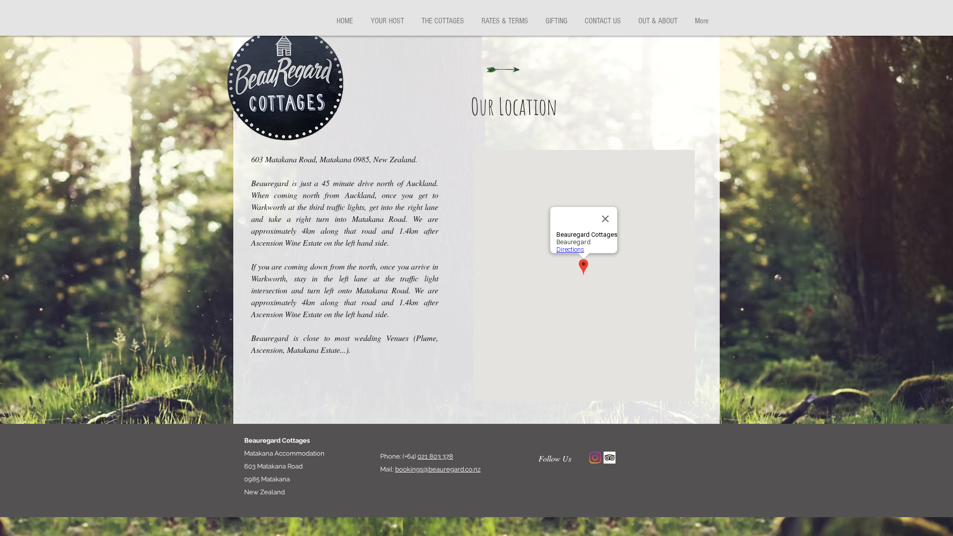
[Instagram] (595, 458)
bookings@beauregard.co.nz (437, 469)
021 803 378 (435, 456)
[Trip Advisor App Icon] (609, 458)
